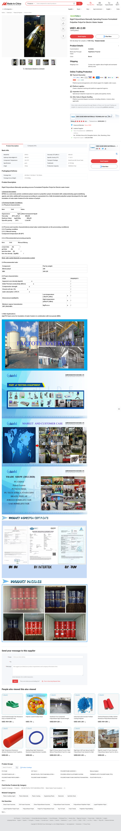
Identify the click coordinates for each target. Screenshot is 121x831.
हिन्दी (84, 820)
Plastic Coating (36, 796)
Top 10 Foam (61, 809)
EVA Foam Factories (24, 804)
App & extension (97, 9)
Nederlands (64, 820)
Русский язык (44, 820)
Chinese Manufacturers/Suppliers (39, 818)
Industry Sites (72, 818)
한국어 (74, 820)
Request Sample (100, 41)
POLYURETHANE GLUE (8, 774)
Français (37, 820)
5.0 (97, 149)
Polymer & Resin (28, 12)
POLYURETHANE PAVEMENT (39, 777)
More (3, 812)
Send (15, 681)
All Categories (8, 9)
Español (25, 820)
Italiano (52, 820)
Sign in (117, 4)
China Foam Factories (9, 804)
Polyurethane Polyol (28, 809)
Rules (118, 9)
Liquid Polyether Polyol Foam (11, 809)
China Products (26, 818)
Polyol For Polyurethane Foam (46, 809)
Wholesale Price (63, 818)
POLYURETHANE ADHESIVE (68, 771)
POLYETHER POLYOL (95, 777)
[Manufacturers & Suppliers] (11, 3)
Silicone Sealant (94, 771)
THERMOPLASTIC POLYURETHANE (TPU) (101, 774)
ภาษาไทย (89, 820)
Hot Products (17, 818)
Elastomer (61, 796)
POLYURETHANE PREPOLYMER (10, 777)
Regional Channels (81, 818)
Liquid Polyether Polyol (100, 804)
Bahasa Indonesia (109, 820)
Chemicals (9, 12)
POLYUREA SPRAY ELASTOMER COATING (71, 774)
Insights (105, 818)
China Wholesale (53, 818)
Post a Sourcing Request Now (51, 681)
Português (31, 820)
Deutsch (57, 820)
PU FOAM (4, 771)
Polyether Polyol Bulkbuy (86, 809)
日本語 (79, 820)
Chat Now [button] (108, 36)
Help (87, 9)
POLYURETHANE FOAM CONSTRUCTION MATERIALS (75, 777)
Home (3, 12)
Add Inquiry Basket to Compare (34, 69)
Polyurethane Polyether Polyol (82, 804)
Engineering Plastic (49, 796)
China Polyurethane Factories (42, 804)
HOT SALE (34, 771)
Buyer (78, 9)
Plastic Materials (23, 796)
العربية (69, 820)
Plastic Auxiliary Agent (9, 796)
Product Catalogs (27, 767)
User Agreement (70, 824)
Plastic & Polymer (18, 12)
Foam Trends (72, 809)
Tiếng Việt (101, 820)
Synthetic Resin (71, 796)
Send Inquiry (82, 36)
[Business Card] (116, 154)
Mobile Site (99, 818)
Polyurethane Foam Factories (62, 804)
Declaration (79, 824)
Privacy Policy (86, 824)
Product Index (91, 818)
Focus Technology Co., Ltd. (48, 824)
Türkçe (95, 820)
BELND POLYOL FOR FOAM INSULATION (42, 774)
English (19, 820)
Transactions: (97, 121)
